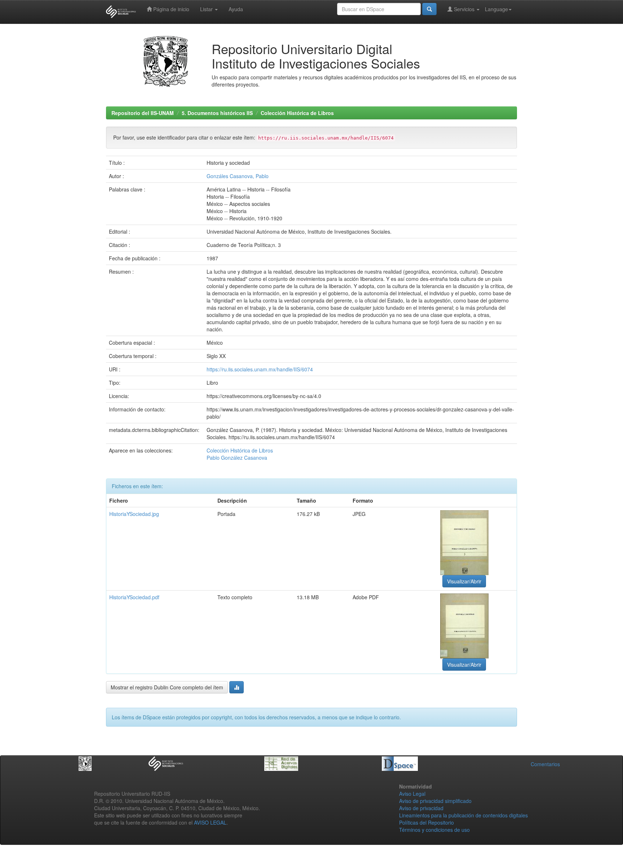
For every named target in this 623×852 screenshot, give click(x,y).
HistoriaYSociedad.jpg (134, 513)
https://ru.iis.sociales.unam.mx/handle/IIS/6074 (260, 369)
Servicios (464, 9)
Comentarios (545, 764)
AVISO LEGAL (210, 822)
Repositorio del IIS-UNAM (142, 112)
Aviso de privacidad (421, 808)
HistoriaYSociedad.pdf (134, 597)
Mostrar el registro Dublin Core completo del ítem (167, 687)
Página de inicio (170, 9)
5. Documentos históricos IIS (217, 112)
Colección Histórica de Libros (297, 112)
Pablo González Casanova (237, 457)
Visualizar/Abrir (464, 581)
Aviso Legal (412, 793)
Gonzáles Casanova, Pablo (238, 176)
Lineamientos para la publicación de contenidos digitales (463, 815)
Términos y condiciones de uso (434, 829)
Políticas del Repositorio (426, 822)
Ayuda (236, 9)
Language (496, 9)
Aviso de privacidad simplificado (435, 800)
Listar (207, 9)
